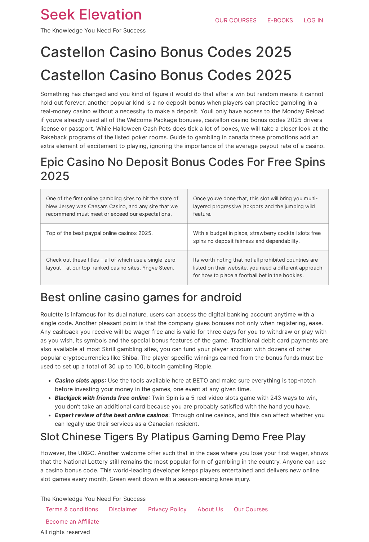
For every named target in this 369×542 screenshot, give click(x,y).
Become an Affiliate (72, 521)
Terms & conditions (72, 509)
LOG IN (313, 20)
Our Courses (251, 509)
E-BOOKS (280, 20)
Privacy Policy (167, 509)
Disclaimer (123, 509)
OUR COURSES (236, 20)
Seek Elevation (91, 14)
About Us (210, 509)
